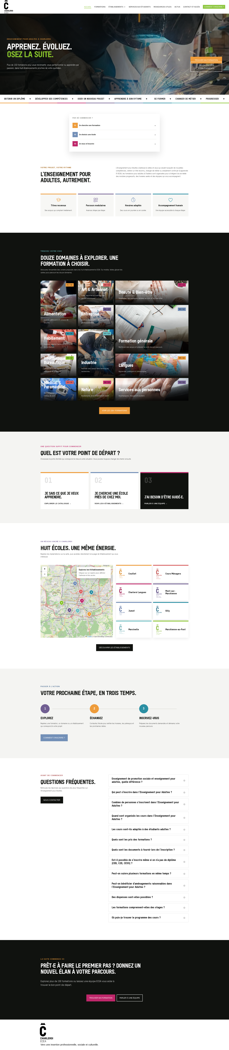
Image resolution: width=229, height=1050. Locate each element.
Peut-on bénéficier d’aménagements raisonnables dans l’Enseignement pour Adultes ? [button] (142, 885)
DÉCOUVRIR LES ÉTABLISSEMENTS (206, 66)
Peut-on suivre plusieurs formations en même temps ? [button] (141, 873)
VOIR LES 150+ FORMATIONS (114, 411)
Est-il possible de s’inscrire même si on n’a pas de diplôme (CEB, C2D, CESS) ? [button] (144, 862)
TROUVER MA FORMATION (206, 60)
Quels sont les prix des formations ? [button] (132, 839)
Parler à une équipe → (155, 503)
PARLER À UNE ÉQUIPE (130, 998)
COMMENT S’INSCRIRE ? (54, 738)
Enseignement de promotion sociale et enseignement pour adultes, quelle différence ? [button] (143, 781)
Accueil (87, 7)
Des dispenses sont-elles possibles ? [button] (132, 897)
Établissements (116, 7)
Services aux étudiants (140, 7)
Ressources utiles (162, 7)
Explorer (58, 304)
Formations (99, 7)
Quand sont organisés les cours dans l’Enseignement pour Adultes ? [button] (144, 818)
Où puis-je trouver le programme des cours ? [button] (136, 917)
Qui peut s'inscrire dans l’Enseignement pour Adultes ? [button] (142, 792)
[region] (77, 601)
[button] (89, 614)
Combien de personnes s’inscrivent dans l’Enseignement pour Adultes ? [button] (145, 804)
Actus (177, 7)
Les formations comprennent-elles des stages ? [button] (138, 907)
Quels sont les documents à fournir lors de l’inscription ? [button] (143, 850)
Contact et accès (191, 7)
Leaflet (89, 636)
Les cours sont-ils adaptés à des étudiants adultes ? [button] (141, 829)
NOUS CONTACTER (51, 800)
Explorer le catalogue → (58, 503)
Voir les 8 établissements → (109, 503)
